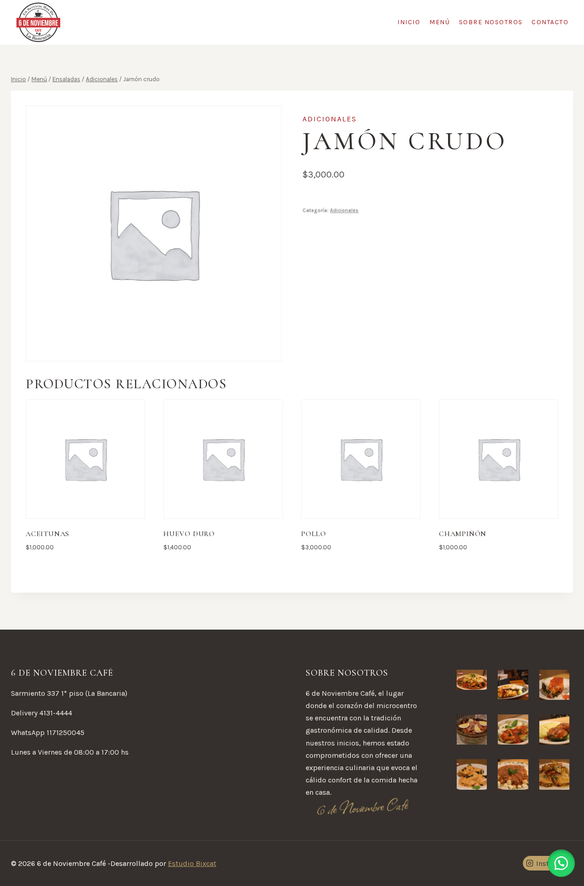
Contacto (550, 22)
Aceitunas (47, 533)
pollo (313, 533)
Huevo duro (189, 533)
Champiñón (462, 533)
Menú (439, 22)
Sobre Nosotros (491, 22)
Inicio (408, 22)
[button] (561, 863)
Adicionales (329, 119)
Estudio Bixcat (192, 863)
